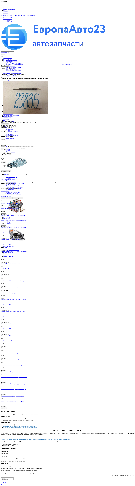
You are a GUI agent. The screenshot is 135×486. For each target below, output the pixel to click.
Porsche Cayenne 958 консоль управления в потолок (14, 304)
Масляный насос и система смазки (14, 187)
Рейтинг (3, 148)
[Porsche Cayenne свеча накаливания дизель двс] (25, 114)
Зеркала (8, 130)
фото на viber (12, 179)
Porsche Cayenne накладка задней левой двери (12, 401)
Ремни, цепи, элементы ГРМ (13, 192)
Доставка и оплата (7, 7)
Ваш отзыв (3, 145)
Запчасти (5, 11)
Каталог (2, 54)
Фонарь (8, 222)
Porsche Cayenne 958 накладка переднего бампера (13, 389)
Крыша (8, 80)
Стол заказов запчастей (9, 61)
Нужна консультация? (18, 198)
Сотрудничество (7, 59)
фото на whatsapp (5, 179)
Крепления (9, 72)
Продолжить (3, 149)
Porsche (13, 152)
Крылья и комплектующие (14, 63)
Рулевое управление (8, 116)
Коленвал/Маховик (10, 191)
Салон (4, 120)
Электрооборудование (8, 246)
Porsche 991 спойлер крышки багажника (11, 268)
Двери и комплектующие (13, 70)
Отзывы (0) (6, 119)
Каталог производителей (9, 9)
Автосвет (5, 219)
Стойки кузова (10, 66)
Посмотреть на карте (6, 196)
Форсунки (8, 223)
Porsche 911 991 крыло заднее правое (10, 208)
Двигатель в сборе (10, 189)
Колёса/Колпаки (7, 218)
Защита (8, 150)
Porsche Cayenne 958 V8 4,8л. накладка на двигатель (14, 256)
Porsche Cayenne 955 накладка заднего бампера (12, 281)
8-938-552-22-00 (5, 52)
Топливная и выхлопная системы (11, 115)
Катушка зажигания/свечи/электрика (15, 183)
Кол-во (2, 158)
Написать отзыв (10, 168)
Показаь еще (4, 408)
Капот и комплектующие (13, 67)
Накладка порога (11, 69)
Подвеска (5, 247)
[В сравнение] (8, 214)
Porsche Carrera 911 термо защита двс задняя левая (14, 232)
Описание (5, 116)
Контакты (3, 3)
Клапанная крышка (10, 184)
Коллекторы (9, 178)
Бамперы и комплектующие (14, 64)
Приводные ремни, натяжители (13, 194)
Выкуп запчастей (7, 60)
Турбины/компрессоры (11, 180)
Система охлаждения (8, 252)
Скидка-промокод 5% (5, 171)
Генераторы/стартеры (11, 175)
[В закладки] (6, 214)
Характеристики (7, 117)
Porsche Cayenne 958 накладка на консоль (11, 244)
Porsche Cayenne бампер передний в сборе (11, 293)
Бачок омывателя (10, 129)
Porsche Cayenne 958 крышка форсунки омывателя (14, 377)
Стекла (5, 253)
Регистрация (9, 20)
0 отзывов (3, 168)
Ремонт (5, 10)
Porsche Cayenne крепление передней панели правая (14, 353)
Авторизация (9, 21)
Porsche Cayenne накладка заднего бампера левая (13, 365)
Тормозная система (8, 248)
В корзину (3, 162)
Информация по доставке (6, 198)
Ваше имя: (3, 139)
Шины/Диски (6, 217)
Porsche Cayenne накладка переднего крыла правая (14, 316)
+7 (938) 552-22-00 (5, 191)
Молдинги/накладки (12, 68)
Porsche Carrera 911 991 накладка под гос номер (13, 340)
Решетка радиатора (11, 75)
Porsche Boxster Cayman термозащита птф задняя (13, 220)
